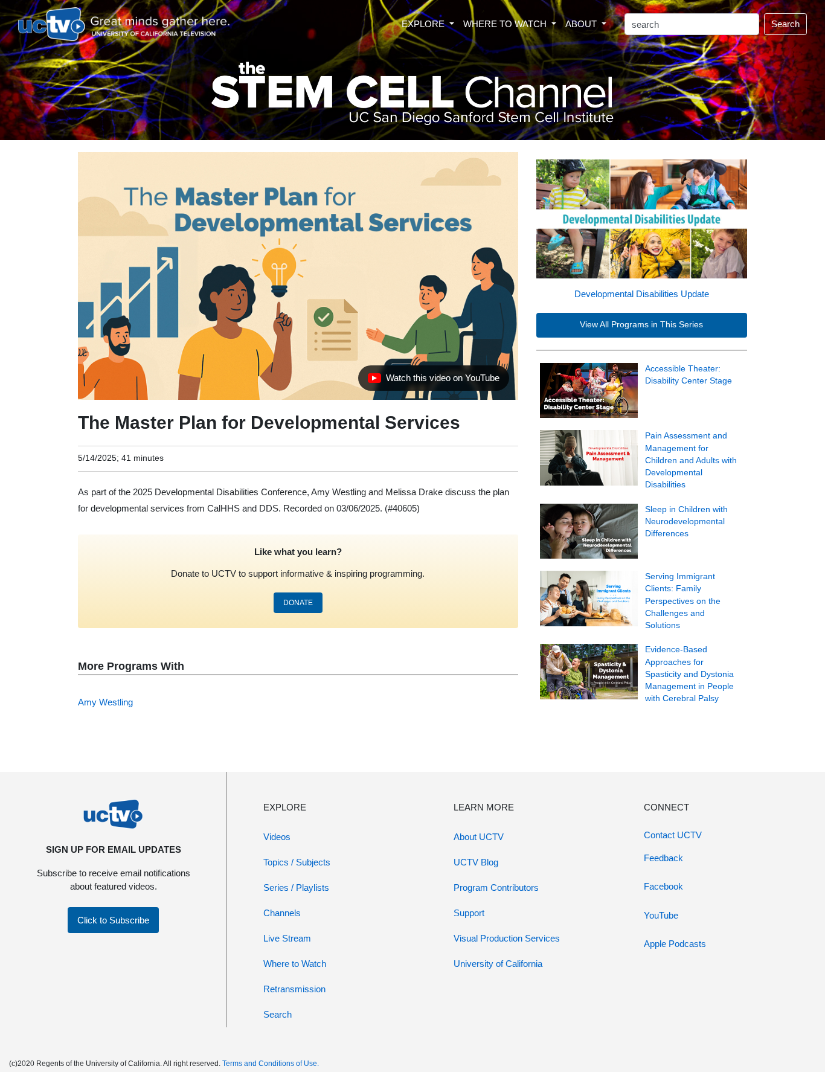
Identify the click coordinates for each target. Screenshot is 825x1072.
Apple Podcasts (675, 944)
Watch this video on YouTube (433, 381)
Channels (282, 913)
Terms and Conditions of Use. (270, 1063)
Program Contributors (496, 887)
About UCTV (479, 837)
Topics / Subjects (296, 862)
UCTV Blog (476, 862)
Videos (277, 837)
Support (469, 913)
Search (785, 24)
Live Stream (287, 938)
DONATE (298, 603)
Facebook (663, 886)
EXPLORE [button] (424, 24)
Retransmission (294, 989)
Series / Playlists (296, 887)
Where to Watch (294, 963)
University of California (498, 963)
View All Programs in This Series (641, 324)
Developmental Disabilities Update (641, 294)
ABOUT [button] (582, 24)
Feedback (663, 858)
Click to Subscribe (113, 920)
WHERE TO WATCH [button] (506, 24)
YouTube (661, 915)
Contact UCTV (673, 835)
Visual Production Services (507, 938)
